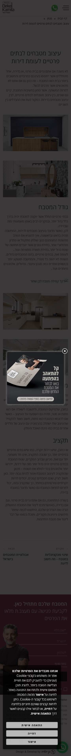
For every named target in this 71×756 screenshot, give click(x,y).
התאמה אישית (31, 725)
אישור (32, 742)
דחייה (32, 733)
